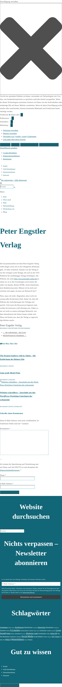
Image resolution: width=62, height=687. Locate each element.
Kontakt (5, 166)
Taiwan (57, 636)
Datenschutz (42, 627)
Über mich (7, 200)
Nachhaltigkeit (42, 633)
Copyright (35, 627)
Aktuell (15, 328)
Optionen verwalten (10, 130)
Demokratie (49, 627)
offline (48, 633)
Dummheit (3, 630)
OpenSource (13, 636)
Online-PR (53, 633)
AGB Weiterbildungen (9, 169)
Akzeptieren (5, 145)
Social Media (27, 636)
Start (5, 197)
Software (45, 636)
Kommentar (5, 429)
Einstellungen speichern (49, 145)
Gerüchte (49, 630)
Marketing (30, 633)
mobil (36, 633)
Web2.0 (8, 639)
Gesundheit (53, 630)
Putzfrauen (18, 636)
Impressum (7, 159)
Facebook (31, 630)
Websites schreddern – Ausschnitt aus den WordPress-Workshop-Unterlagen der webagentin (17, 396)
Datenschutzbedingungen (10, 470)
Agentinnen (4, 627)
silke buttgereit (3, 328)
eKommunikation (24, 630)
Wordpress (30, 639)
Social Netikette (38, 636)
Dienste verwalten (10, 133)
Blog (5, 212)
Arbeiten (13, 627)
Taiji (53, 636)
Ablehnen (15, 145)
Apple (9, 627)
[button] (31, 49)
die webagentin (3, 406)
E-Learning (15, 630)
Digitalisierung (56, 627)
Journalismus (18, 633)
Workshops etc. (9, 209)
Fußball (35, 630)
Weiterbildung (8, 206)
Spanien (49, 636)
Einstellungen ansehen (29, 145)
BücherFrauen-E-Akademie (14, 335)
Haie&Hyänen (5, 633)
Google (58, 630)
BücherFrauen (28, 627)
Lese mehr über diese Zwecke (14, 139)
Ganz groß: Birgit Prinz (10, 373)
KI (21, 633)
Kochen (24, 633)
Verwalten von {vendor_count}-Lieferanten (19, 136)
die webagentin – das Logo (14, 332)
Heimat (12, 633)
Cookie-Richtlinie (10, 153)
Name (3, 475)
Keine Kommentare (25, 328)
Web (5, 203)
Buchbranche (19, 627)
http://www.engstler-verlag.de (25, 279)
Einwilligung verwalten (10, 685)
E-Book (8, 630)
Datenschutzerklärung (11, 156)
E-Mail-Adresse (6, 484)
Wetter (25, 639)
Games (38, 630)
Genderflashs (43, 630)
